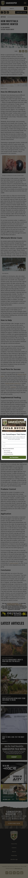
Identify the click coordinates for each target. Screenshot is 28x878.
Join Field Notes (14, 457)
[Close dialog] (25, 420)
